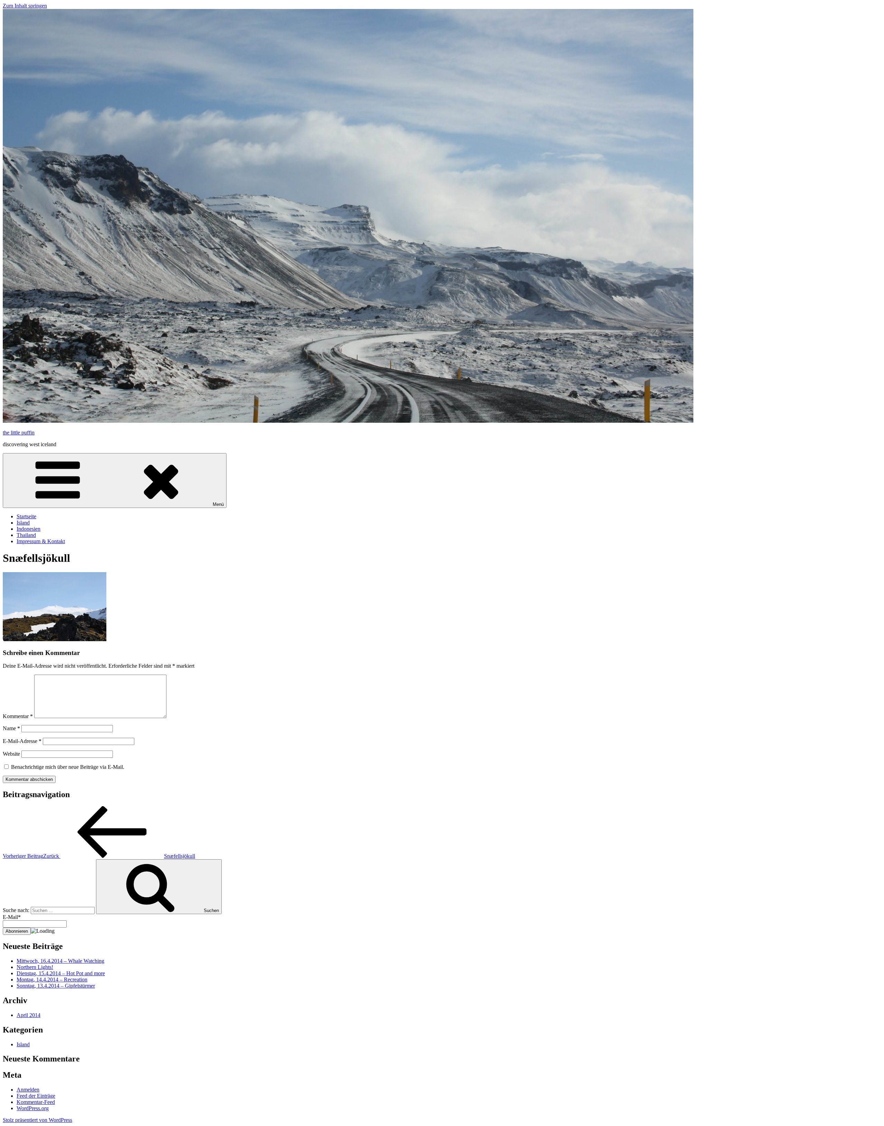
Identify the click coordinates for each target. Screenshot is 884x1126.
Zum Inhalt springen (25, 6)
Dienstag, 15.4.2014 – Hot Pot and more (61, 973)
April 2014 (28, 1015)
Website (11, 754)
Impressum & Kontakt (41, 541)
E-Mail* (12, 917)
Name (11, 728)
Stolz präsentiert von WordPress (37, 1120)
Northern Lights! (35, 967)
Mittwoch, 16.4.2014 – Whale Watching (60, 961)
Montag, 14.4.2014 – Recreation (52, 979)
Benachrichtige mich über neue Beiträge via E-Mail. (67, 767)
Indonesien (28, 529)
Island (23, 523)
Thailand (26, 535)
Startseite (26, 516)
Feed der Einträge (36, 1096)
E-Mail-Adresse (22, 741)
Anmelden (28, 1090)
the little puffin (19, 432)
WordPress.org (33, 1108)
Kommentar (18, 716)
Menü (218, 504)
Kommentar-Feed (36, 1102)
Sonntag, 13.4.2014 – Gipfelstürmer (56, 986)
